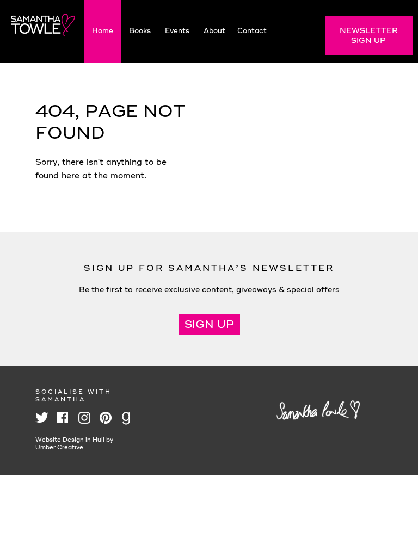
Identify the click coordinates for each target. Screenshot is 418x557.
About (214, 31)
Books (140, 31)
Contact (252, 31)
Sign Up (209, 325)
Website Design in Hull (69, 440)
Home (102, 31)
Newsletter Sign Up (369, 36)
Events (177, 31)
